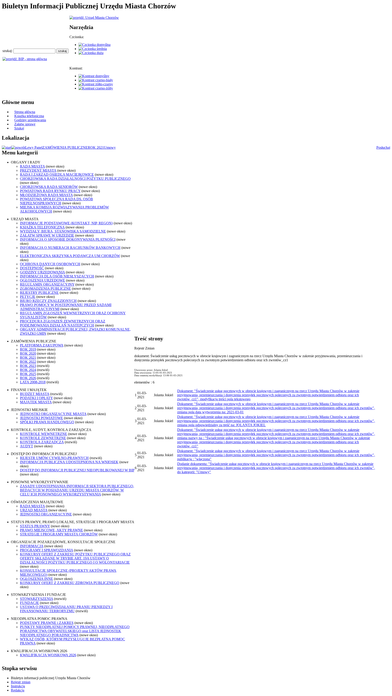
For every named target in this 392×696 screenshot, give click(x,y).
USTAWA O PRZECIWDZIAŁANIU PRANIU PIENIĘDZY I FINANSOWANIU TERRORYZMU (66, 609)
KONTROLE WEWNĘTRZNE (43, 434)
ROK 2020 (28, 353)
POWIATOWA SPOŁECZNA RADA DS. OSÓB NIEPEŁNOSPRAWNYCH (56, 201)
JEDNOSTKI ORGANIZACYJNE (46, 514)
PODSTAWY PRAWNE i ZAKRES (47, 623)
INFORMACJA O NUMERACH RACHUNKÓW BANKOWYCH (70, 248)
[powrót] (18, 147)
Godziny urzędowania (30, 120)
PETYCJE (27, 297)
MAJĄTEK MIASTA (36, 402)
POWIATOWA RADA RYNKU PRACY (50, 191)
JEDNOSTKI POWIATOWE (41, 418)
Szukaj (19, 128)
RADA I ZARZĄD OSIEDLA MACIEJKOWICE (57, 174)
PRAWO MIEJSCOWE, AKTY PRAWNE (51, 530)
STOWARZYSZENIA (36, 599)
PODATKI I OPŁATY (36, 398)
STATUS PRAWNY (35, 526)
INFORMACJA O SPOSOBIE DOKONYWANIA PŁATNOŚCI (67, 239)
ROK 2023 (28, 366)
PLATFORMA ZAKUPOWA (41, 345)
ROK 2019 (28, 349)
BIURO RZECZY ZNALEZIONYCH (48, 301)
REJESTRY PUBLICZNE (39, 293)
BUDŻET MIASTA (34, 394)
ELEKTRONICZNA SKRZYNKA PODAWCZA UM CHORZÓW (70, 256)
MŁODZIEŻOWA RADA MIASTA (46, 195)
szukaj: (7, 51)
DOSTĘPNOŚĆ (32, 268)
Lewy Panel (33, 147)
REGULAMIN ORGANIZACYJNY (47, 284)
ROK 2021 (96, 147)
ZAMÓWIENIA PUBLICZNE (65, 147)
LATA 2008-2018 (33, 382)
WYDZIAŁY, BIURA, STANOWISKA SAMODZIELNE (63, 231)
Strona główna (24, 112)
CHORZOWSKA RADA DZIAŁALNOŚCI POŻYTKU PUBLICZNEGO (75, 179)
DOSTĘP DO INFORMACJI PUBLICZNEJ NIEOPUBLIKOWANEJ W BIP (77, 470)
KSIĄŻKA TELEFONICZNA (42, 227)
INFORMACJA (31, 546)
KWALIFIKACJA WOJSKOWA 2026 (48, 655)
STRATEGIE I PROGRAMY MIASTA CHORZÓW (59, 534)
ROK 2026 (28, 378)
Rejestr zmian (20, 682)
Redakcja (17, 690)
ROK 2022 (28, 362)
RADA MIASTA (32, 166)
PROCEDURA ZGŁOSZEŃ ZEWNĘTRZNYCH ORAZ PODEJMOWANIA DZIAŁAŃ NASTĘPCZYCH (62, 323)
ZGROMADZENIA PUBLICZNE (45, 288)
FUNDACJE (29, 603)
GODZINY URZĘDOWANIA (42, 272)
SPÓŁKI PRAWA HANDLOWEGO (47, 422)
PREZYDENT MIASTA (38, 170)
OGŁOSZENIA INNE (36, 579)
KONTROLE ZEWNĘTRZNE (43, 438)
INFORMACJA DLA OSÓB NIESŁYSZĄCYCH (57, 276)
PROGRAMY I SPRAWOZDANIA (46, 550)
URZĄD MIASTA (33, 510)
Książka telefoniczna (29, 116)
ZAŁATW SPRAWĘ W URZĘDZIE (47, 235)
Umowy (110, 147)
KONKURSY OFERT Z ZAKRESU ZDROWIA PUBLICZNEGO (69, 583)
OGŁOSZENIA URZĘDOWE (42, 280)
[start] (6, 147)
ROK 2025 (28, 374)
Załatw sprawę (24, 124)
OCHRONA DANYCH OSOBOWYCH (50, 264)
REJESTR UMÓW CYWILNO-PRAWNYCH (54, 458)
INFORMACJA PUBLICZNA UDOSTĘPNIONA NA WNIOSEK (69, 462)
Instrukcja (18, 686)
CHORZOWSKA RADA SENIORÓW (49, 187)
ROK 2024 (28, 370)
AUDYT (26, 446)
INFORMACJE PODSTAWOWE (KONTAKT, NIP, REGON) (66, 223)
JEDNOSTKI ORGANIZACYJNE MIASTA (53, 414)
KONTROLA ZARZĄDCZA (42, 442)
